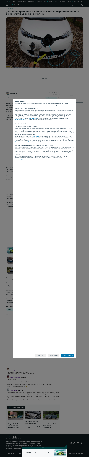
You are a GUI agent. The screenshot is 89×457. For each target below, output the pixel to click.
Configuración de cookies (20, 119)
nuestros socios (35, 136)
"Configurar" (17, 141)
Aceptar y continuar (68, 355)
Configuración (53, 355)
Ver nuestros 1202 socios (21, 159)
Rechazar (41, 355)
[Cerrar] (66, 446)
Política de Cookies (32, 118)
